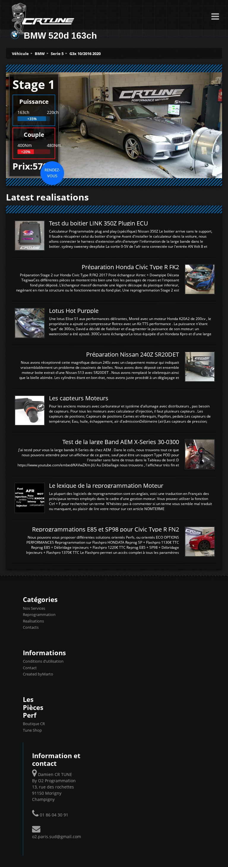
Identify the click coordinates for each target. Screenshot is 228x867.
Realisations (33, 621)
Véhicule (20, 53)
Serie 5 (57, 53)
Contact (30, 667)
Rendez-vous (52, 172)
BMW (40, 53)
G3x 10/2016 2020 (85, 53)
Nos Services (34, 608)
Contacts (31, 627)
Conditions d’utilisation (43, 661)
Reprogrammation (39, 614)
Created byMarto (38, 674)
